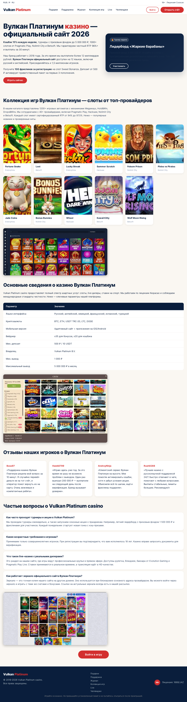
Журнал (81, 9)
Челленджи (122, 9)
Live (110, 9)
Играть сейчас (15, 80)
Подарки (53, 9)
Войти (152, 10)
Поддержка (67, 9)
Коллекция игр (96, 9)
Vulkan (17, 10)
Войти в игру (93, 654)
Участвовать (119, 66)
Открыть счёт (172, 9)
